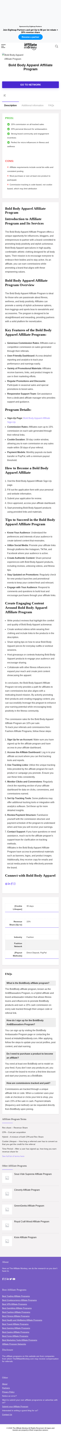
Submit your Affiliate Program (15, 1406)
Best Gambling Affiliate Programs (17, 1308)
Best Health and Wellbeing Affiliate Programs (22, 1320)
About (4, 1384)
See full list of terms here (13, 1156)
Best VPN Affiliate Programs (14, 1304)
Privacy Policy (8, 1392)
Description (10, 105)
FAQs (51, 105)
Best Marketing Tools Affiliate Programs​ (19, 1340)
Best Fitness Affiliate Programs (16, 1316)
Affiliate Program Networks (14, 1344)
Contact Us (7, 1414)
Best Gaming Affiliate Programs (16, 1328)
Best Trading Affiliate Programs (16, 1296)
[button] (3, 1279)
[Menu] (3, 46)
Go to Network (30, 84)
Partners (6, 1388)
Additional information (33, 105)
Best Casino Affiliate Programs (15, 1332)
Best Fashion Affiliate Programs (16, 1312)
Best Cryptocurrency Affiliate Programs (19, 1300)
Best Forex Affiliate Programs (15, 1336)
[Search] (56, 46)
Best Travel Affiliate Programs (15, 1324)
